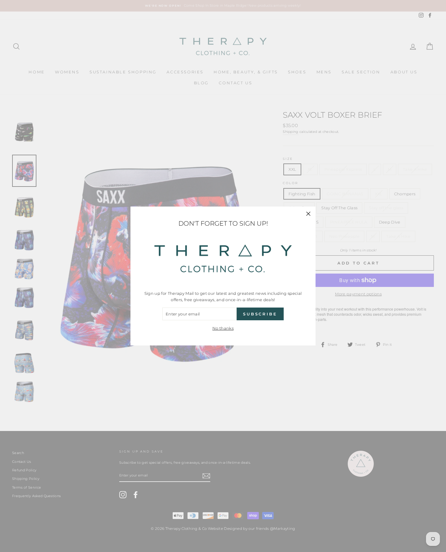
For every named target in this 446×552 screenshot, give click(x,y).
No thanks (223, 328)
